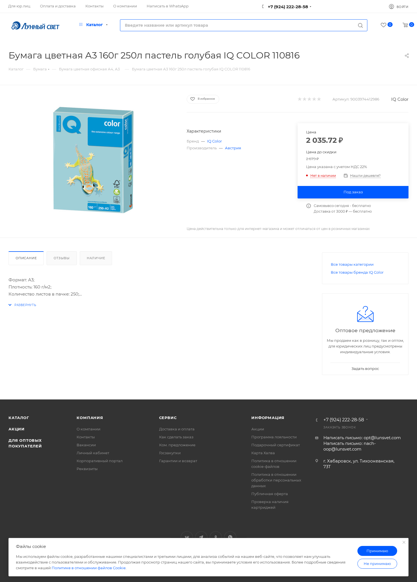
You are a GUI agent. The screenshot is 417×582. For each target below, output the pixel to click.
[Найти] (360, 25)
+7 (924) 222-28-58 (287, 6)
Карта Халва (263, 453)
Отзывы (62, 258)
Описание (26, 258)
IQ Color (399, 99)
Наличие (96, 258)
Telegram (201, 537)
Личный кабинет (93, 453)
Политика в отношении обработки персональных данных (276, 480)
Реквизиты (87, 468)
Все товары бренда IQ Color (357, 272)
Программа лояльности (274, 437)
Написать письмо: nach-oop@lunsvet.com (349, 446)
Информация (268, 417)
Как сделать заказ (176, 437)
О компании (88, 429)
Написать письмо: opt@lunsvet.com (362, 437)
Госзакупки (170, 453)
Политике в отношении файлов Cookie (89, 568)
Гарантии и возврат (178, 461)
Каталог (19, 417)
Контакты (86, 437)
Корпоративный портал (100, 461)
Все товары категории (352, 264)
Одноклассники (216, 537)
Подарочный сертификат (275, 445)
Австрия (233, 148)
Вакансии (86, 445)
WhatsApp (230, 537)
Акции (17, 429)
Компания (90, 417)
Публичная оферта (269, 493)
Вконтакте (187, 537)
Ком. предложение (177, 445)
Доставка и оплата (177, 429)
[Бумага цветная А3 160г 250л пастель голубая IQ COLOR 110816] (92, 158)
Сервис (168, 417)
